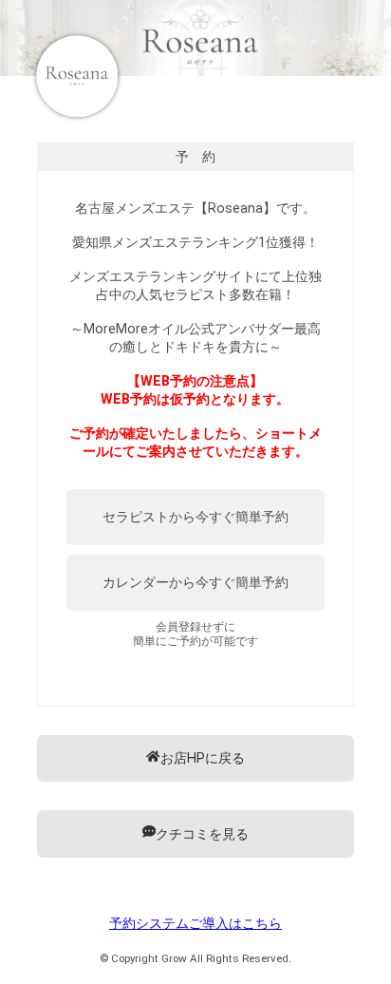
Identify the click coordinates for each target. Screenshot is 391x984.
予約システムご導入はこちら (195, 924)
